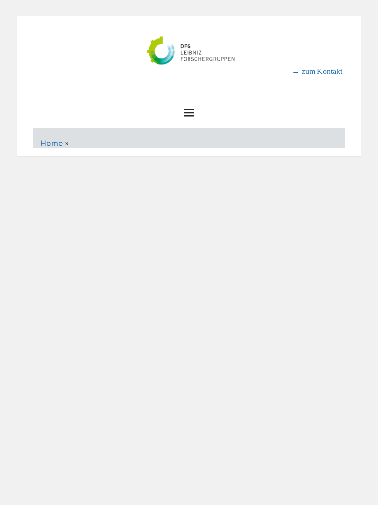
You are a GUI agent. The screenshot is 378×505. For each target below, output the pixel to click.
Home (51, 143)
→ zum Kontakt (317, 71)
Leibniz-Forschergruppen (189, 79)
